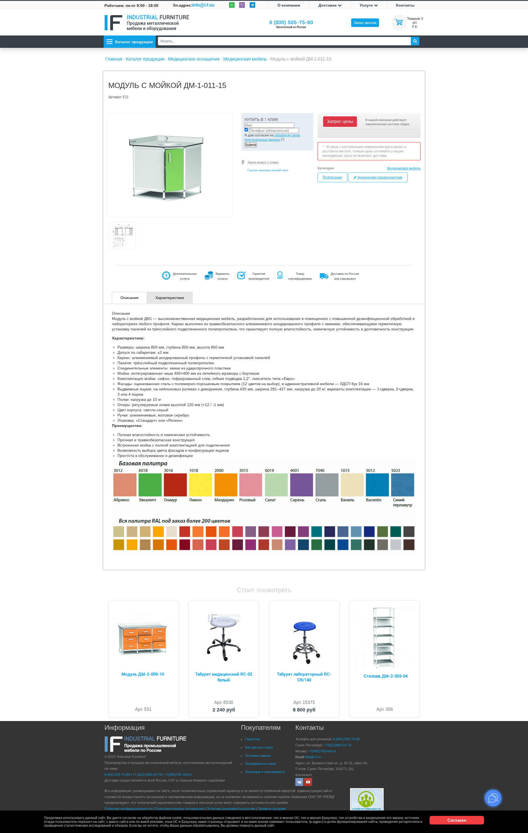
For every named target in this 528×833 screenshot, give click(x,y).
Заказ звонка (365, 22)
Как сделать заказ (259, 747)
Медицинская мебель (403, 168)
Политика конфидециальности (129, 809)
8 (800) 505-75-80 (291, 22)
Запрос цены (340, 121)
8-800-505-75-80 (117, 775)
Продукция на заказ (260, 764)
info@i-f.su (203, 5)
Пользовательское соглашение (179, 809)
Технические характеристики (379, 177)
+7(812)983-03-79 (337, 745)
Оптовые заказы (258, 756)
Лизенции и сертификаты (265, 772)
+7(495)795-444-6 (178, 775)
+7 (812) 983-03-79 (147, 775)
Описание (334, 177)
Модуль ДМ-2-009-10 (143, 674)
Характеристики (169, 297)
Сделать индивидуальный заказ (268, 170)
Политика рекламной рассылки (231, 809)
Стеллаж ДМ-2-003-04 (386, 676)
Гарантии (252, 739)
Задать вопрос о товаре (263, 162)
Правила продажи (272, 809)
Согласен (456, 820)
